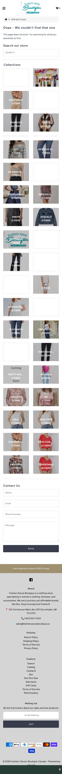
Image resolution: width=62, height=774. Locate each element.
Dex (31, 674)
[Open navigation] (4, 8)
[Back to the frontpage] (6, 19)
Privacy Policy (31, 648)
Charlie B (31, 671)
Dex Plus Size (31, 678)
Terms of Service (31, 644)
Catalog (31, 667)
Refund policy (31, 692)
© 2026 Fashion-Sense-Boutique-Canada (24, 761)
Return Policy (31, 637)
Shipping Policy (31, 641)
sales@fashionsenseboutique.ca (33, 623)
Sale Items (31, 682)
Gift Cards (31, 685)
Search (31, 663)
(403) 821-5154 (32, 618)
